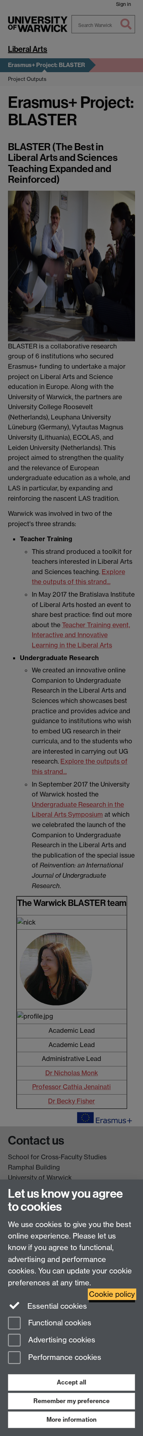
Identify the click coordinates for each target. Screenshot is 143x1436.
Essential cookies (56, 1306)
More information (71, 1419)
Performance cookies (63, 1357)
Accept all (71, 1382)
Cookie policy (112, 1294)
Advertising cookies (60, 1340)
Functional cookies (58, 1322)
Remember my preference (71, 1401)
